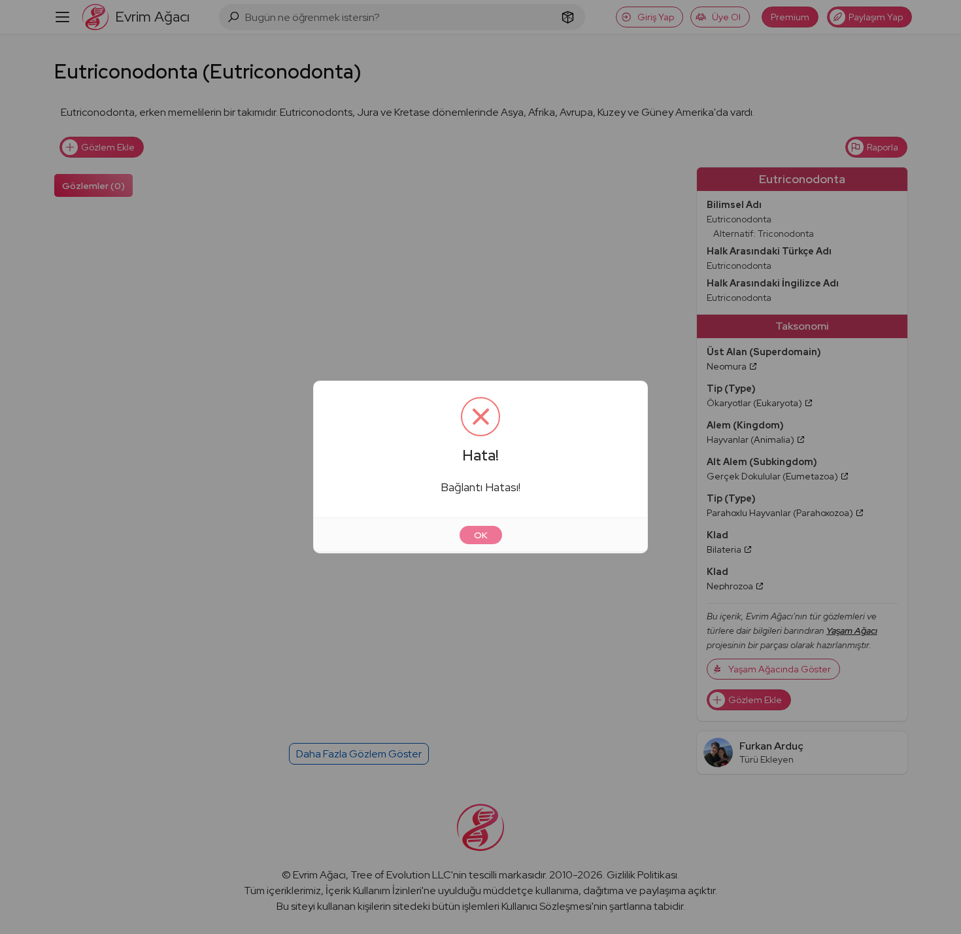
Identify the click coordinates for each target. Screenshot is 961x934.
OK (481, 535)
